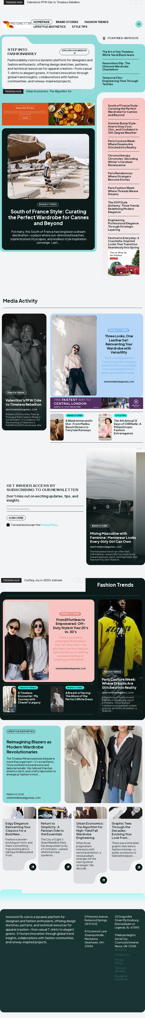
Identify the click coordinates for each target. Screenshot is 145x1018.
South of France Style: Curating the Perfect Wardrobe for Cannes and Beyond (48, 217)
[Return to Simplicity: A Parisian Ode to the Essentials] (55, 813)
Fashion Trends (16, 393)
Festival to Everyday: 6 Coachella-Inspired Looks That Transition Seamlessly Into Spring (123, 242)
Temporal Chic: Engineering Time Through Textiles (120, 81)
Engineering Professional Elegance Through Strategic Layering (123, 224)
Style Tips (120, 415)
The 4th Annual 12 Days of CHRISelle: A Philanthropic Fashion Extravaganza (127, 427)
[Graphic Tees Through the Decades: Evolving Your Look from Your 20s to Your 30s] (126, 813)
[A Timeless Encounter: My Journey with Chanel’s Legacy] (9, 699)
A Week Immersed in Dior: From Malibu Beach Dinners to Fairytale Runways (79, 425)
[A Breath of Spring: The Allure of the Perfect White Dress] (57, 699)
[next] (139, 2)
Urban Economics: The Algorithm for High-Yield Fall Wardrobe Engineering (90, 830)
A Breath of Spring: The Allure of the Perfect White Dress (79, 696)
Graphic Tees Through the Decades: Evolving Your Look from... (122, 830)
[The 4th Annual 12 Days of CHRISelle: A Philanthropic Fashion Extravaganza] (105, 427)
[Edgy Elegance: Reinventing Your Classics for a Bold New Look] (19, 813)
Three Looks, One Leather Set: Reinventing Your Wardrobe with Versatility (119, 344)
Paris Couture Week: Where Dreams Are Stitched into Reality (122, 144)
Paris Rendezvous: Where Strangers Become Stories (120, 176)
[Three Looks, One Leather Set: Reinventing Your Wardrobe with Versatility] (74, 355)
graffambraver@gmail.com (21, 410)
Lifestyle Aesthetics (21, 731)
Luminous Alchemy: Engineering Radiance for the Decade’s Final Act (69, 2)
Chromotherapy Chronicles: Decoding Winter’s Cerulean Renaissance (123, 160)
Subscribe (16, 517)
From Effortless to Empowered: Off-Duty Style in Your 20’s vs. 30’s (70, 625)
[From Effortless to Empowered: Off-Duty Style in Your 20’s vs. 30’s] (27, 640)
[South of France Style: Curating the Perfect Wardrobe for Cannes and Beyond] (48, 166)
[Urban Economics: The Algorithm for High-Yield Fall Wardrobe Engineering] (90, 813)
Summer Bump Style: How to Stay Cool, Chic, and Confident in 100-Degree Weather (123, 127)
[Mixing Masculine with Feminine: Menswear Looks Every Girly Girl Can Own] (115, 506)
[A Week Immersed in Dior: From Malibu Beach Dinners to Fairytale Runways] (57, 427)
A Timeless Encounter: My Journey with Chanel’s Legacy (29, 697)
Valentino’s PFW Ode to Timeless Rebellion (23, 402)
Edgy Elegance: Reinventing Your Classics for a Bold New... (18, 828)
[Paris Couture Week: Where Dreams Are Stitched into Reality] (120, 657)
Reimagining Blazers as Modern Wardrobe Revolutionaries (28, 746)
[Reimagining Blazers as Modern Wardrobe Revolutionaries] (103, 764)
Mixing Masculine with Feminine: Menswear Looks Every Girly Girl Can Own (113, 537)
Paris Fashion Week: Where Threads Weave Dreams (123, 191)
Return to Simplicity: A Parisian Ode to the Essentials (52, 828)
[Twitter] (126, 991)
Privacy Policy (49, 524)
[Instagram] (124, 984)
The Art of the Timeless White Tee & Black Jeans (118, 53)
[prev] (132, 2)
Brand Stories (48, 204)
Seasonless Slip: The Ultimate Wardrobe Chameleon (116, 66)
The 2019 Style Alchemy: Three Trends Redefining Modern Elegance (123, 207)
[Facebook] (117, 984)
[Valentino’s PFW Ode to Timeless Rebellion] (24, 372)
